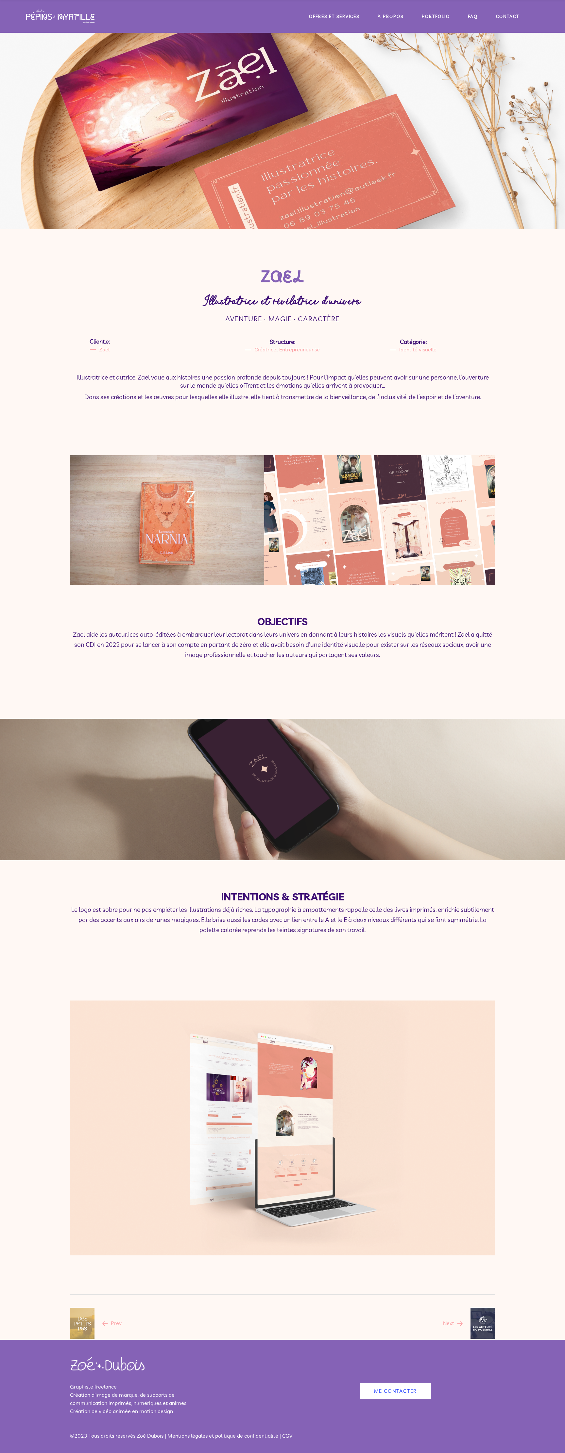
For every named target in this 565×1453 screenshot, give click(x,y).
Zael (282, 276)
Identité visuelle (418, 349)
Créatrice (265, 349)
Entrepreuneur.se (299, 349)
